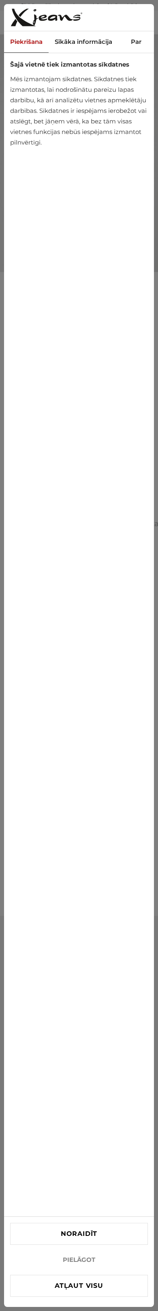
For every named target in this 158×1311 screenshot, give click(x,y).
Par (136, 41)
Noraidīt (79, 1234)
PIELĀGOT (79, 1259)
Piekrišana (26, 41)
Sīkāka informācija (83, 41)
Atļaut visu (79, 1285)
